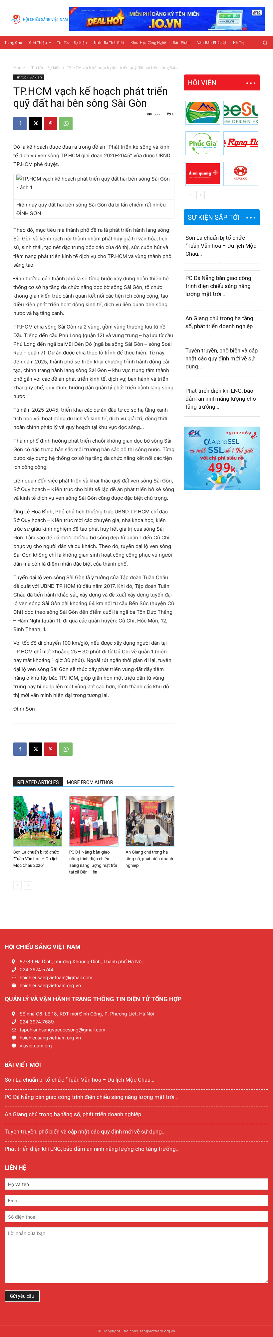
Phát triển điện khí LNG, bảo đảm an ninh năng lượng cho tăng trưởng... (220, 398)
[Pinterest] (50, 123)
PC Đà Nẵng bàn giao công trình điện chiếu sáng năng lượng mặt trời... (218, 286)
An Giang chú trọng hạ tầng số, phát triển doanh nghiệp (149, 859)
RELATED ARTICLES (38, 782)
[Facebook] (20, 123)
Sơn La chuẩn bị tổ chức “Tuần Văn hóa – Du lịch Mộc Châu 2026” (36, 859)
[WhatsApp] (66, 123)
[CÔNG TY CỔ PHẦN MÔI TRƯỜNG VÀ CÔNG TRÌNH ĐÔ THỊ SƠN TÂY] (203, 112)
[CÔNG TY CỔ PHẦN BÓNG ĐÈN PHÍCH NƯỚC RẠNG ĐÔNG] (241, 143)
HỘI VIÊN (202, 83)
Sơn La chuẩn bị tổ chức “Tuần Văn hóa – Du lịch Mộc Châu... (220, 245)
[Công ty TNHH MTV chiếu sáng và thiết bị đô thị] (241, 174)
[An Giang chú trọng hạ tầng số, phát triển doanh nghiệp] (150, 821)
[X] (35, 123)
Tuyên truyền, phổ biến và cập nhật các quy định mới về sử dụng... (221, 358)
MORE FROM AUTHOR (90, 782)
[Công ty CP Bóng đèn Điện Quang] (203, 174)
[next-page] (28, 885)
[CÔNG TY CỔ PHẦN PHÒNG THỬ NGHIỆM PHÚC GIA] (203, 143)
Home (19, 67)
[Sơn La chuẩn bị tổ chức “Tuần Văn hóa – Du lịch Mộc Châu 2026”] (38, 821)
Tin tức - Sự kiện (46, 67)
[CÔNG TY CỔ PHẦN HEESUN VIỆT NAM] (241, 112)
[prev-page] (17, 885)
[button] (265, 42)
